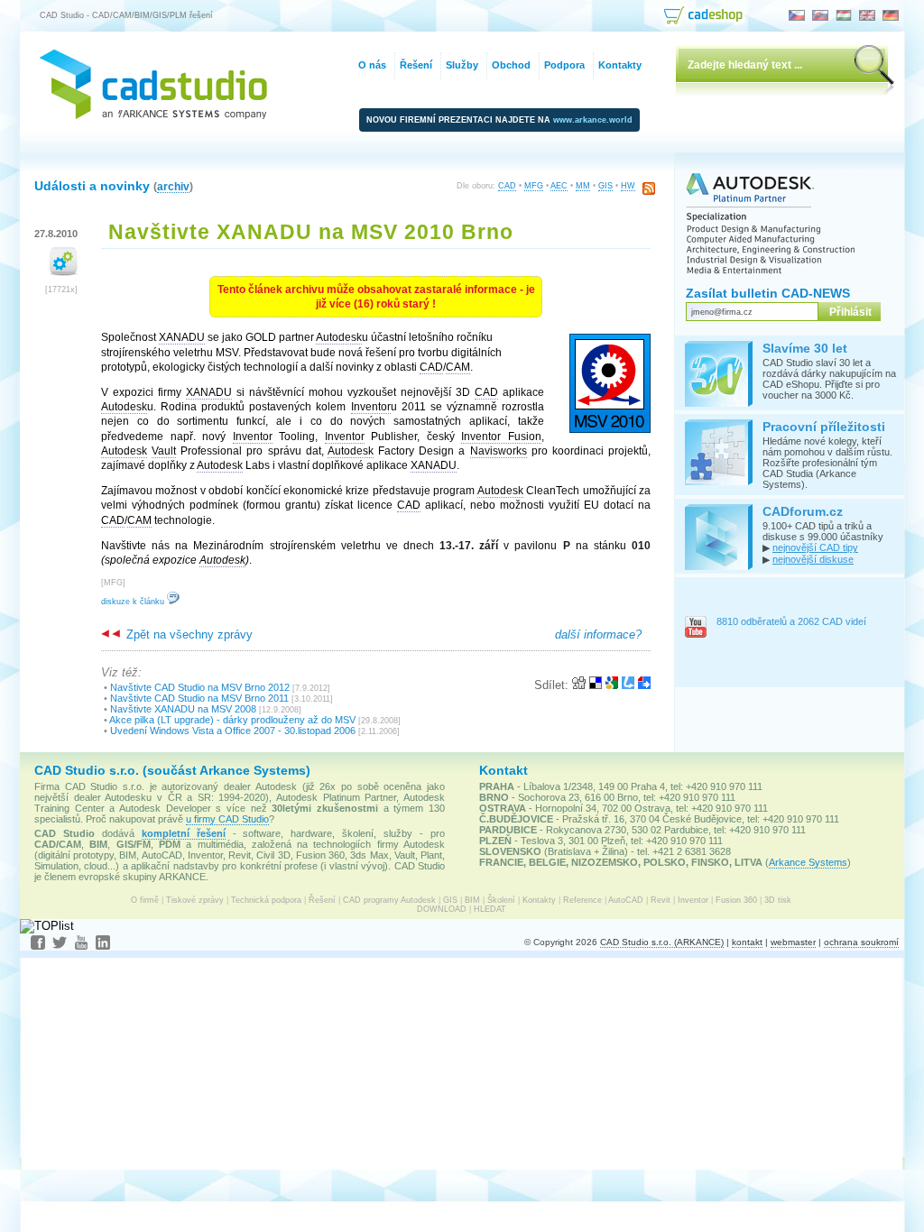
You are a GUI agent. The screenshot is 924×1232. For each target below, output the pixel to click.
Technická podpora (266, 900)
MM (583, 185)
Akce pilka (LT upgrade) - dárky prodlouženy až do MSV (232, 719)
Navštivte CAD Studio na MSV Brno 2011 (199, 698)
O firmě (145, 900)
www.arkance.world (593, 119)
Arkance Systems (808, 862)
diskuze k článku (134, 601)
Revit (660, 900)
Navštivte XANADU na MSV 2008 (183, 708)
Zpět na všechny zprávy (188, 634)
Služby (462, 65)
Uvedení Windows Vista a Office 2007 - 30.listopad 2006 (233, 730)
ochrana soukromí (861, 942)
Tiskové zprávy (195, 900)
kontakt (747, 942)
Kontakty (539, 900)
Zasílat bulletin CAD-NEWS (768, 293)
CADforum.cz (802, 511)
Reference (582, 900)
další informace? (598, 634)
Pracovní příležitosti (823, 426)
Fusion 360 (736, 900)
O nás (372, 65)
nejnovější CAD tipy (815, 547)
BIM (472, 900)
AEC (559, 185)
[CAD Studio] (153, 115)
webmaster (793, 942)
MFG (533, 185)
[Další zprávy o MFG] (64, 272)
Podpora (564, 65)
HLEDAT (490, 909)
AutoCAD (625, 900)
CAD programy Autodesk (389, 900)
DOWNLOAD (442, 909)
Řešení (322, 900)
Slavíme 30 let (804, 348)
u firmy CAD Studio (227, 819)
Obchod (511, 65)
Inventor (693, 900)
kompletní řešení (184, 833)
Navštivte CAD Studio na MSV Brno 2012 (200, 687)
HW (628, 185)
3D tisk (777, 900)
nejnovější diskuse (813, 559)
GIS (605, 185)
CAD (507, 185)
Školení (501, 900)
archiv (173, 186)
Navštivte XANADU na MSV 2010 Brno (310, 232)
